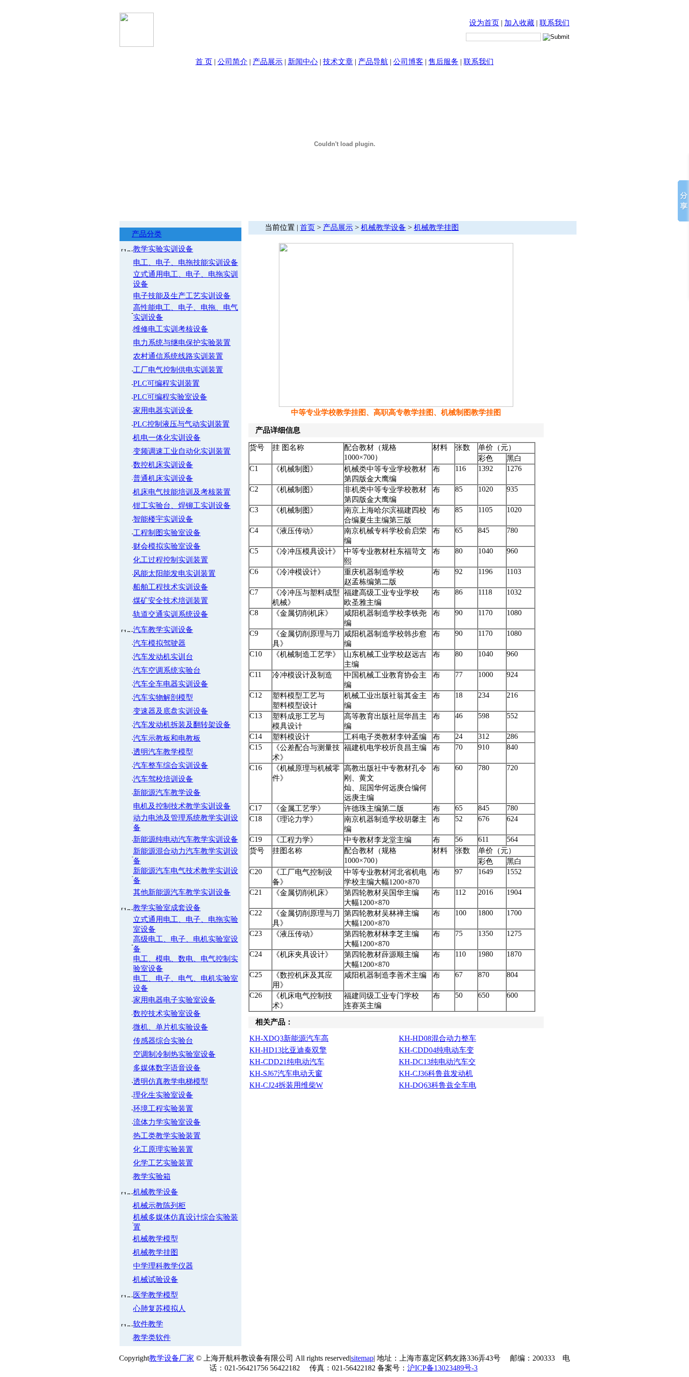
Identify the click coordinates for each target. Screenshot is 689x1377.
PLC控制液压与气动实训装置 (181, 424)
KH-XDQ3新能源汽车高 (289, 1038)
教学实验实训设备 (163, 249)
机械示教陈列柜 (159, 1205)
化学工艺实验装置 (163, 1163)
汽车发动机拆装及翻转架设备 (182, 725)
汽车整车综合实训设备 (170, 765)
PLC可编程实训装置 (166, 383)
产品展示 (268, 62)
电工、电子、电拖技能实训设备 (185, 262)
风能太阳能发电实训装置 (174, 573)
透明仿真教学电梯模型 (170, 1081)
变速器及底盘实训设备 (170, 711)
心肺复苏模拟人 (159, 1308)
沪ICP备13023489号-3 (442, 1368)
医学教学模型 (155, 1295)
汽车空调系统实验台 (167, 670)
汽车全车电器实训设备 (170, 684)
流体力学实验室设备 (167, 1122)
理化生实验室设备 (163, 1095)
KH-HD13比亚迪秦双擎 (288, 1050)
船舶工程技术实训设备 (170, 587)
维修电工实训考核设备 (170, 329)
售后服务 (443, 62)
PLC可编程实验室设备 (170, 397)
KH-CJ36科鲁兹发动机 (436, 1073)
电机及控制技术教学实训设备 (182, 806)
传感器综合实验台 (163, 1041)
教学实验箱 (152, 1176)
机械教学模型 (155, 1239)
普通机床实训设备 (163, 478)
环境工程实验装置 (163, 1108)
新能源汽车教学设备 (167, 792)
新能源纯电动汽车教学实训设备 (185, 839)
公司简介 (232, 62)
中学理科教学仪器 (163, 1266)
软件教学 (148, 1324)
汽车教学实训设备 (163, 629)
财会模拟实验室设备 (167, 546)
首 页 (203, 62)
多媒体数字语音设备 (167, 1068)
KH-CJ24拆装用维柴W (286, 1085)
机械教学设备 (155, 1192)
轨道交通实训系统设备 (170, 614)
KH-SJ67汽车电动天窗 (285, 1073)
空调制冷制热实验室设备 (174, 1054)
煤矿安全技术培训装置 (170, 600)
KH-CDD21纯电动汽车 (286, 1062)
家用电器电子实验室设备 (174, 1000)
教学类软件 (152, 1337)
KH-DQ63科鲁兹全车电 (437, 1085)
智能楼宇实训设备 (163, 519)
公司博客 (408, 62)
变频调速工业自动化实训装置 (182, 451)
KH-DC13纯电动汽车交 (437, 1062)
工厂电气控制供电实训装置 (178, 370)
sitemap (362, 1358)
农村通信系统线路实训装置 (178, 356)
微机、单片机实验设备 (170, 1027)
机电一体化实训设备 (167, 438)
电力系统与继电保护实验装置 (182, 342)
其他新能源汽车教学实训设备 (182, 892)
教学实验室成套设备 (167, 908)
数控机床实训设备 (163, 465)
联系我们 (554, 23)
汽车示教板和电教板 (167, 738)
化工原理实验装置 (163, 1149)
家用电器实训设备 (163, 410)
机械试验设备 (155, 1279)
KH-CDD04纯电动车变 (436, 1050)
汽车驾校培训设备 (163, 779)
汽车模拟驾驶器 (159, 643)
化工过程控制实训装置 (170, 560)
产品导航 (373, 62)
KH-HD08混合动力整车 (437, 1038)
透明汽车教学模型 (163, 752)
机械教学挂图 (155, 1252)
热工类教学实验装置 (167, 1136)
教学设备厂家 (171, 1358)
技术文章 (338, 62)
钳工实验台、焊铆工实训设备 (182, 505)
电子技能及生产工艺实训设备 (182, 296)
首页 (307, 227)
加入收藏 (519, 23)
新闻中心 (303, 62)
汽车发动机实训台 (163, 657)
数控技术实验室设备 (167, 1013)
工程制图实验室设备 (167, 533)
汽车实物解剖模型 (163, 697)
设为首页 (484, 23)
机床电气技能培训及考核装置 (182, 492)
